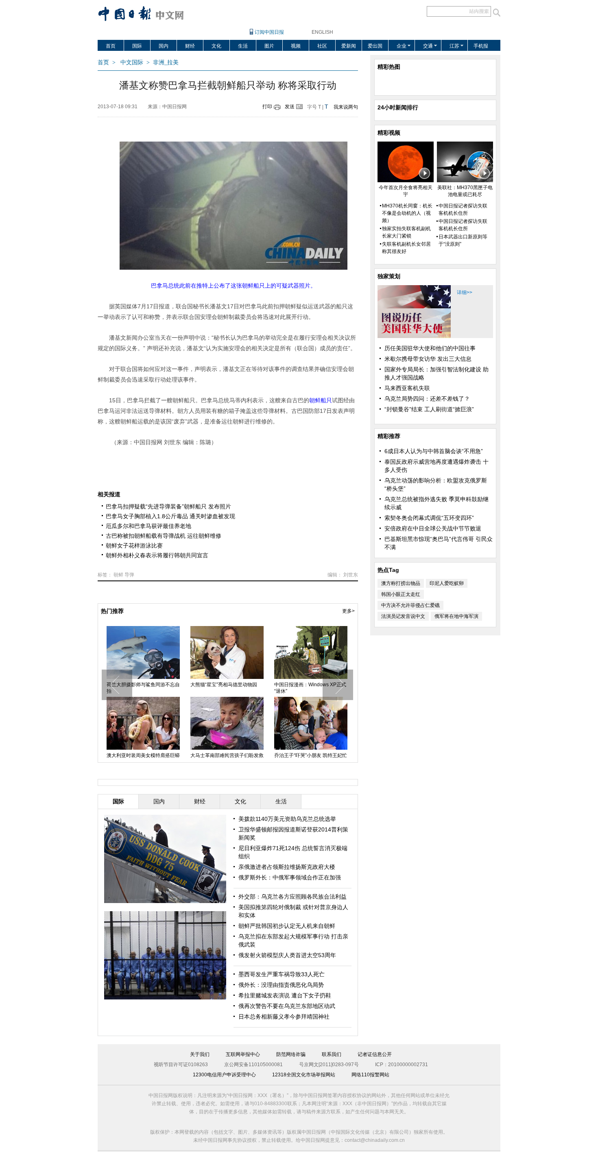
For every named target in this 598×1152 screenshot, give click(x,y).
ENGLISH (322, 32)
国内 (163, 46)
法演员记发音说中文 (403, 616)
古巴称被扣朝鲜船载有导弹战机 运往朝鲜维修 (163, 535)
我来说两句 (346, 107)
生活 (243, 46)
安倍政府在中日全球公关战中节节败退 (432, 528)
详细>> (464, 292)
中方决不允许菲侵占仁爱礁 (410, 605)
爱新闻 (348, 46)
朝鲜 (118, 575)
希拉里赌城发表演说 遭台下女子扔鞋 (284, 995)
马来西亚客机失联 (407, 388)
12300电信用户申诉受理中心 (224, 1075)
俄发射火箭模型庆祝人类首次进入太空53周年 (227, 688)
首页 (111, 46)
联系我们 (331, 1054)
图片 (269, 46)
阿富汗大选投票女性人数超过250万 (143, 688)
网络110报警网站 (370, 1075)
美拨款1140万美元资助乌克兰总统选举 (287, 819)
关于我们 (200, 1054)
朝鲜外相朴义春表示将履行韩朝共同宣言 (157, 555)
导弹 (129, 575)
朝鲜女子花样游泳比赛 (134, 545)
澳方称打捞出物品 (400, 583)
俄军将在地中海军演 (456, 616)
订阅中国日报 (269, 32)
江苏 (454, 46)
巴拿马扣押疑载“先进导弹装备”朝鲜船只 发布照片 (168, 506)
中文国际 (131, 62)
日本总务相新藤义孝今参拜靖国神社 (284, 1016)
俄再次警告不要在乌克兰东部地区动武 (286, 1006)
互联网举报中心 (243, 1054)
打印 (267, 106)
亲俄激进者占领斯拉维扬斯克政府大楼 (286, 867)
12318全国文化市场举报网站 (303, 1075)
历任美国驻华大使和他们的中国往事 (430, 348)
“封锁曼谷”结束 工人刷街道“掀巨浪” (429, 409)
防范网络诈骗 (291, 1054)
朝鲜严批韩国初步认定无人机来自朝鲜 (286, 926)
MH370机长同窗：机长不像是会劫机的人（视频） (407, 213)
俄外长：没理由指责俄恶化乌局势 (281, 985)
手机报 (481, 46)
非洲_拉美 (166, 62)
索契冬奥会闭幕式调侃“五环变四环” (429, 518)
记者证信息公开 (375, 1054)
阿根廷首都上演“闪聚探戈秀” (222, 755)
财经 (190, 46)
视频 (296, 46)
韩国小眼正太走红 (400, 594)
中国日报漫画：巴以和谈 (301, 684)
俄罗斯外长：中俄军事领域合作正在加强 (289, 877)
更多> (348, 611)
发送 (290, 106)
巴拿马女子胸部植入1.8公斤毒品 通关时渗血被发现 (170, 516)
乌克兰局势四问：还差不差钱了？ (427, 398)
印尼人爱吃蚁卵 (447, 583)
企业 (401, 46)
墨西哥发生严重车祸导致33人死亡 (281, 974)
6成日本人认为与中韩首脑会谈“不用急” (433, 451)
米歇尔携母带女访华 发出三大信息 (427, 359)
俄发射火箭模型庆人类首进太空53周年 (287, 955)
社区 (322, 46)
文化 (216, 46)
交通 (428, 46)
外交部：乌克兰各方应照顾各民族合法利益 (292, 896)
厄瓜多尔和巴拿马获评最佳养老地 (148, 526)
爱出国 (375, 46)
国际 (137, 46)
